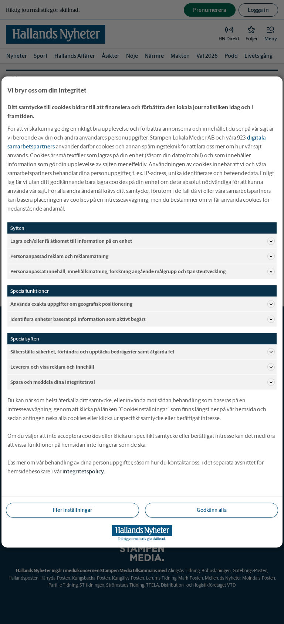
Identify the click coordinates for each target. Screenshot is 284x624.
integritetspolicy (83, 471)
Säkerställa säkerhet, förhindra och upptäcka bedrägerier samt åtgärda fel (92, 351)
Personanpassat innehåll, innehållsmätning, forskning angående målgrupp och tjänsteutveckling (118, 271)
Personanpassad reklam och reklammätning (59, 256)
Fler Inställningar (72, 510)
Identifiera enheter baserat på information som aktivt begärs (78, 319)
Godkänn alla (212, 510)
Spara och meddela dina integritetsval (52, 382)
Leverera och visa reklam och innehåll (52, 366)
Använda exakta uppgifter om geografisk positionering (71, 304)
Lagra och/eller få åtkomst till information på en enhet (71, 241)
